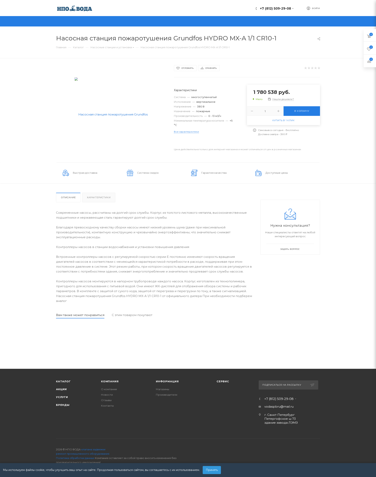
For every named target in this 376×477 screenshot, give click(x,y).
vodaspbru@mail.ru (279, 406)
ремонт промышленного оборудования (82, 453)
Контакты (107, 405)
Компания (109, 381)
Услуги (62, 397)
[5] (318, 68)
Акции (61, 389)
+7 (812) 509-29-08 (275, 8)
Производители (166, 394)
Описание (68, 197)
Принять (212, 470)
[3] (312, 68)
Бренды (63, 404)
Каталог (63, 381)
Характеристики (98, 197)
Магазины (162, 389)
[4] (315, 68)
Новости (107, 394)
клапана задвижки (93, 449)
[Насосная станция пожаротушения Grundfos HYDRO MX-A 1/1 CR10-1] (111, 114)
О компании (109, 389)
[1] (305, 68)
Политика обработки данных (75, 458)
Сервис (223, 381)
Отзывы (106, 400)
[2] (308, 68)
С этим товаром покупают (132, 315)
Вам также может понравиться (80, 315)
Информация (167, 381)
